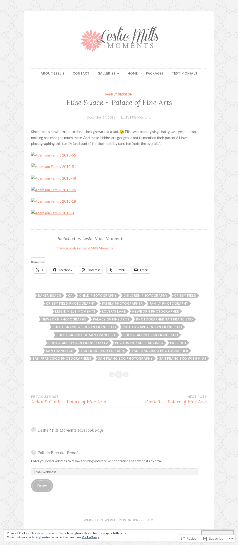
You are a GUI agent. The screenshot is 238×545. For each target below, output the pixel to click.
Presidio (178, 343)
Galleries (107, 73)
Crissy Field (185, 295)
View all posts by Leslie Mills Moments (84, 248)
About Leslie (53, 73)
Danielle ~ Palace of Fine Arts (176, 400)
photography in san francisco (152, 327)
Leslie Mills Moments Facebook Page (71, 430)
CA (70, 295)
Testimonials (184, 73)
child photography (98, 295)
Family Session (119, 94)
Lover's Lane (114, 311)
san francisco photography (125, 358)
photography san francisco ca (78, 343)
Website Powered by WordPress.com (119, 520)
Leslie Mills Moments (136, 117)
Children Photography (145, 295)
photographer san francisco (164, 319)
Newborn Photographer (155, 311)
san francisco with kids (182, 358)
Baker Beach (49, 295)
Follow (42, 485)
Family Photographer (122, 303)
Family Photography (168, 303)
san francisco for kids (102, 351)
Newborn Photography (64, 319)
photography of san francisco (86, 335)
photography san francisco (150, 335)
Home (133, 73)
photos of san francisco (139, 343)
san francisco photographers (62, 358)
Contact (81, 73)
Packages (155, 73)
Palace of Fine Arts (111, 319)
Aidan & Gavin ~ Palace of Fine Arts (68, 400)
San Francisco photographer (160, 351)
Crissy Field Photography (70, 303)
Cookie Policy (90, 537)
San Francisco (60, 351)
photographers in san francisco (84, 327)
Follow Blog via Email (58, 452)
